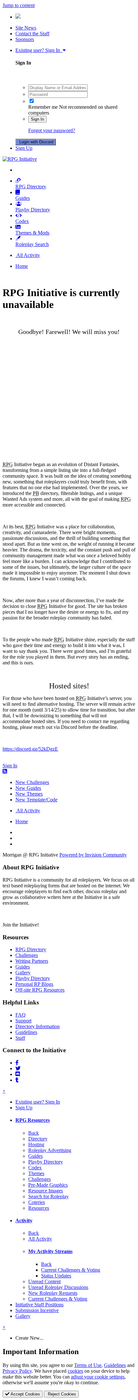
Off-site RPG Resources (40, 990)
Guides (22, 198)
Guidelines (26, 1032)
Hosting (36, 1144)
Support (23, 1020)
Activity (23, 1220)
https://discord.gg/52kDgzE (30, 749)
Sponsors (24, 39)
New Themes (29, 794)
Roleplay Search (32, 244)
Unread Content (44, 1281)
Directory (37, 1138)
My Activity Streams (50, 1251)
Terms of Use (87, 1365)
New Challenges (32, 782)
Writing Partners (31, 961)
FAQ (20, 1015)
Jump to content (19, 5)
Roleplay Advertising (49, 1150)
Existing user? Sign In (39, 50)
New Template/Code (36, 799)
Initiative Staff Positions (39, 1304)
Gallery (22, 972)
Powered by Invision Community (93, 855)
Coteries (36, 1202)
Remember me (43, 107)
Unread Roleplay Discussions (58, 1287)
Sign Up (23, 148)
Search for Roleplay (48, 1196)
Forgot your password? (51, 130)
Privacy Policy (17, 1371)
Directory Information (37, 1026)
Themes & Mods (32, 232)
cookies (75, 1371)
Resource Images (45, 1190)
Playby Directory (32, 209)
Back (33, 1133)
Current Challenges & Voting (70, 1270)
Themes (36, 1173)
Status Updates (56, 1275)
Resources (38, 1208)
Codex (22, 221)
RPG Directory (30, 186)
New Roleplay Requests (52, 1293)
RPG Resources (32, 1120)
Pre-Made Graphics (48, 1185)
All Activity (40, 1239)
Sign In (37, 119)
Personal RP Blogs (34, 984)
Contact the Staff (32, 33)
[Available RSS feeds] (5, 771)
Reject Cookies (61, 1394)
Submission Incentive (37, 1310)
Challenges (26, 955)
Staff (20, 1038)
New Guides (28, 788)
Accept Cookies (24, 1394)
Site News (25, 27)
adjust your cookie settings (98, 1376)
